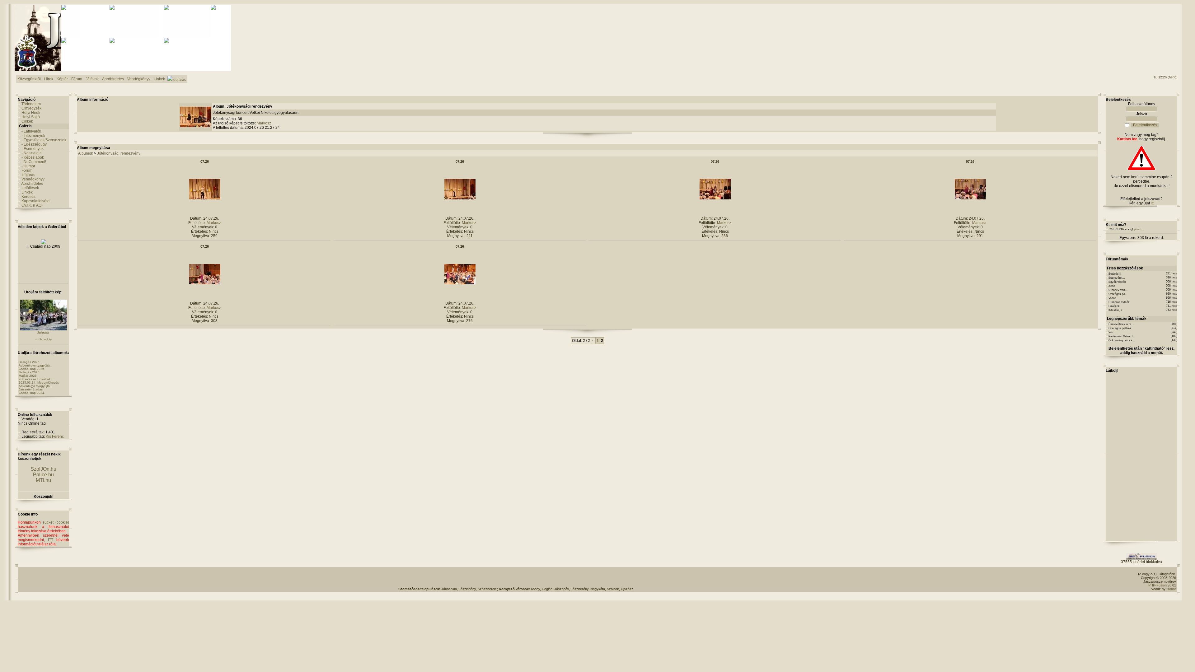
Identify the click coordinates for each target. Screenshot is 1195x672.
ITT (50, 540)
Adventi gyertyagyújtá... (36, 365)
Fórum (26, 170)
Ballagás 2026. (29, 362)
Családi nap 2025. (32, 369)
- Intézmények (33, 135)
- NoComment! (33, 162)
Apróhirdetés (32, 183)
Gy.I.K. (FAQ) (32, 205)
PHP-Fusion (1157, 585)
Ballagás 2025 (29, 372)
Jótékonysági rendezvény (118, 153)
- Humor (28, 166)
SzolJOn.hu (43, 469)
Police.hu (43, 474)
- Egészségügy (34, 144)
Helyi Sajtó (30, 117)
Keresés (28, 196)
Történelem (31, 104)
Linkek (27, 192)
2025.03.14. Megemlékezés (39, 382)
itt (1152, 203)
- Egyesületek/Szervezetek (43, 140)
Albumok (85, 153)
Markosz (264, 123)
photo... (1139, 229)
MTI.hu (43, 480)
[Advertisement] (1152, 28)
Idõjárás (28, 175)
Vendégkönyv (33, 179)
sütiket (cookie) (56, 522)
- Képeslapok (32, 157)
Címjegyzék (31, 108)
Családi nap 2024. (32, 392)
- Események (32, 149)
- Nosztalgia (31, 153)
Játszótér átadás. (31, 389)
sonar (1171, 589)
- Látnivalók (31, 131)
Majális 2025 (28, 375)
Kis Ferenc (55, 436)
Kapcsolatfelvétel (35, 201)
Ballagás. (43, 332)
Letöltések (30, 188)
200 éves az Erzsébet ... (36, 379)
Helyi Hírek (30, 112)
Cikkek (27, 121)
